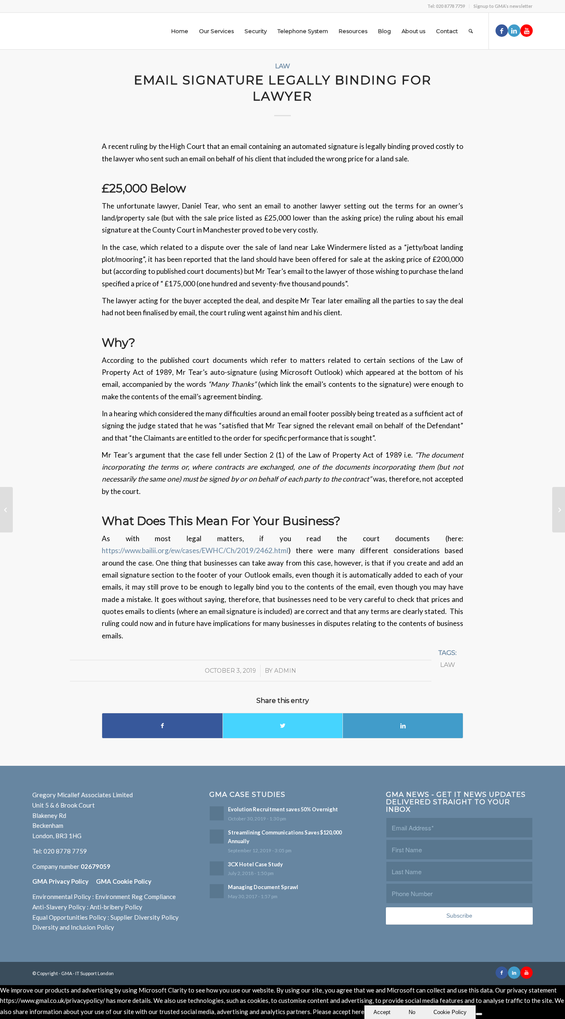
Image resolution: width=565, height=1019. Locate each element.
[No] (479, 1014)
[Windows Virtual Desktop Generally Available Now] (6, 509)
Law (282, 66)
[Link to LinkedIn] (514, 30)
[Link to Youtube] (526, 30)
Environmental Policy (61, 896)
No (412, 1012)
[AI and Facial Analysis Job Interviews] (558, 509)
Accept (381, 1012)
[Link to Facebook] (502, 30)
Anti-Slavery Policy (59, 907)
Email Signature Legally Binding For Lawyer (282, 88)
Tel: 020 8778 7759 (446, 6)
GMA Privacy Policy (64, 881)
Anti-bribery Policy (116, 907)
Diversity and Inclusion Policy (73, 927)
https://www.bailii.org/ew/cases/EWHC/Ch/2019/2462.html (195, 550)
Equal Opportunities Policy (69, 917)
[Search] (470, 31)
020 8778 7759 (65, 851)
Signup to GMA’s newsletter (503, 6)
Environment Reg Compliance (135, 896)
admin (285, 670)
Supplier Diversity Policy (144, 917)
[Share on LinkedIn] (403, 725)
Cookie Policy (450, 1012)
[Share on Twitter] (283, 725)
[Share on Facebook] (162, 725)
